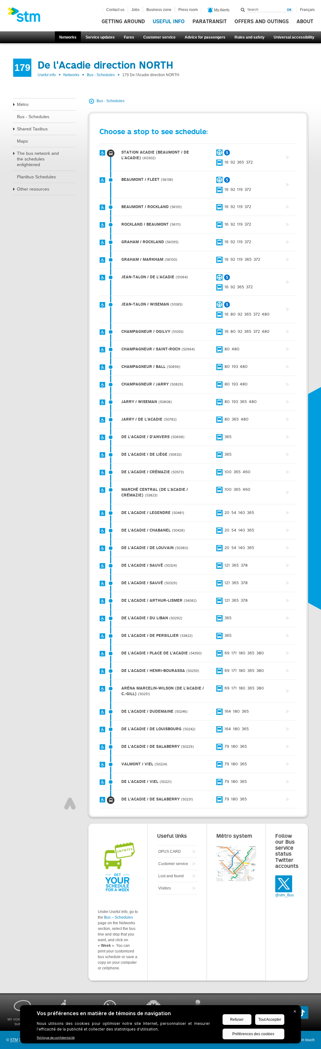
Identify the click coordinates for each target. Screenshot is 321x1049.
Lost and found (171, 876)
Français (307, 10)
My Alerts (221, 10)
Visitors (164, 888)
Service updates (100, 37)
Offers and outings (261, 21)
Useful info (169, 21)
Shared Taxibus (32, 128)
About (305, 21)
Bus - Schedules (101, 75)
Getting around (123, 21)
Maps (22, 141)
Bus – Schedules (118, 917)
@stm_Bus (284, 895)
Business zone (158, 10)
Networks (67, 37)
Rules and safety (249, 37)
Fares (129, 37)
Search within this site (243, 10)
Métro (23, 104)
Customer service (159, 37)
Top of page (70, 804)
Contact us (115, 10)
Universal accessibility (294, 37)
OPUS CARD (169, 851)
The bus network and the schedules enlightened (38, 159)
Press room (188, 10)
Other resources (33, 188)
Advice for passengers (205, 37)
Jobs (135, 10)
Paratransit (209, 21)
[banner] (27, 16)
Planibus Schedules (36, 176)
